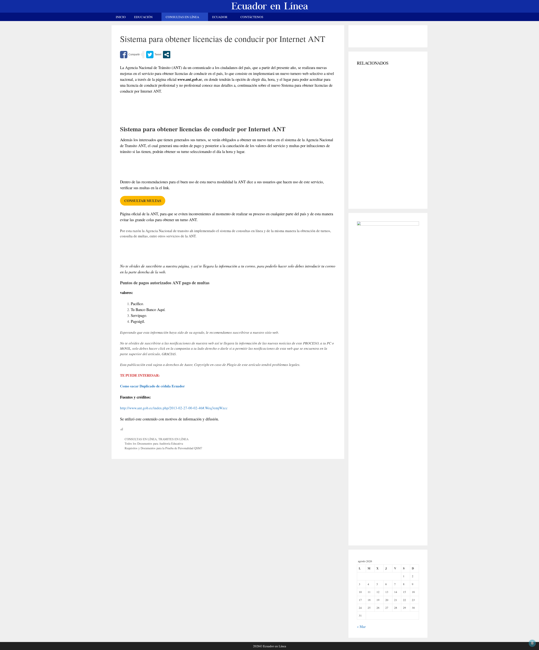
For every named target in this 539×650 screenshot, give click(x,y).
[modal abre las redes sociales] (166, 54)
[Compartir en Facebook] (130, 54)
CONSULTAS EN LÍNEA (182, 17)
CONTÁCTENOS (251, 17)
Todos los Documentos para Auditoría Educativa (154, 443)
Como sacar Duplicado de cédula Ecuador (152, 386)
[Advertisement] (228, 114)
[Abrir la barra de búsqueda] (421, 17)
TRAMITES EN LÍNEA (173, 439)
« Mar (361, 626)
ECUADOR (219, 17)
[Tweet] (153, 54)
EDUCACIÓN (143, 17)
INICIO (121, 17)
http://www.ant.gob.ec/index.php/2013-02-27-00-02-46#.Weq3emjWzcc (174, 407)
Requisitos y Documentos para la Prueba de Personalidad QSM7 (163, 448)
